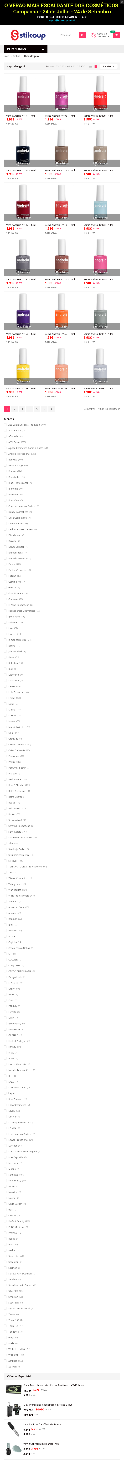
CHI (10, 953)
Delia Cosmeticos (17, 517)
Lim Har (12, 1116)
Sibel (10, 843)
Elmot (11, 994)
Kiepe (11, 657)
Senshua (12, 1279)
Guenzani (13, 599)
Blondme (13, 488)
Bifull (11, 924)
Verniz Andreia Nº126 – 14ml (60, 279)
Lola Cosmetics (16, 692)
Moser (11, 721)
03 (57, 66)
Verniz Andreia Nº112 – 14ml (21, 170)
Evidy (11, 1017)
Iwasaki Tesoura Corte (20, 1070)
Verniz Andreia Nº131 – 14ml (98, 388)
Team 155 (13, 1320)
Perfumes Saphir (17, 767)
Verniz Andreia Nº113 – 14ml (60, 170)
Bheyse (12, 471)
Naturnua (13, 1174)
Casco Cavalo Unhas (19, 948)
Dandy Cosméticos (18, 511)
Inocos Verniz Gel (17, 1064)
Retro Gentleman (17, 791)
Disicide (12, 541)
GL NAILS (13, 1035)
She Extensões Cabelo (20, 837)
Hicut (11, 1052)
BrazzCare (13, 500)
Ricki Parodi (14, 808)
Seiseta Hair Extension (20, 1273)
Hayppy (12, 1046)
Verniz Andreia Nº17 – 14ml (20, 115)
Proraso (12, 1232)
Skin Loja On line (17, 849)
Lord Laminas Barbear (20, 1134)
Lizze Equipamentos (18, 1122)
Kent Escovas (15, 1099)
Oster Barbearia (16, 750)
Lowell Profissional (18, 1139)
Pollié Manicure (16, 1227)
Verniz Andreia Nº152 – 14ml (21, 333)
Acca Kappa (14, 430)
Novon (12, 1198)
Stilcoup (12, 860)
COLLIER (13, 959)
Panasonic (13, 756)
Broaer (12, 936)
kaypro (12, 1093)
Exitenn (12, 575)
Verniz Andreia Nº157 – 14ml (98, 333)
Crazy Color (14, 965)
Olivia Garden (15, 1203)
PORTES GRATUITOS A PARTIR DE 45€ (62, 17)
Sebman (12, 1267)
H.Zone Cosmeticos (18, 604)
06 (63, 66)
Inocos (12, 634)
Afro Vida (13, 436)
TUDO (82, 66)
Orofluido (13, 738)
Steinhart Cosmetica (19, 854)
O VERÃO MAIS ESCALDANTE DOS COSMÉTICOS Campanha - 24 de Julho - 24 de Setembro (62, 8)
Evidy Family (14, 1023)
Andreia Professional (19, 453)
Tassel (11, 1314)
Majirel (12, 709)
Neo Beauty (14, 1180)
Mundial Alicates (16, 727)
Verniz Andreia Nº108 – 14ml (60, 115)
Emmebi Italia (15, 552)
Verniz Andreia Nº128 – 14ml (60, 388)
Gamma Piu (14, 581)
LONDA (12, 1128)
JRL (10, 1075)
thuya (11, 1337)
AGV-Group (14, 442)
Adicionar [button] (26, 108)
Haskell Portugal (16, 1041)
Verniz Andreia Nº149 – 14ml (98, 279)
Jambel (12, 645)
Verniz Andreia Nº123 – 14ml (98, 224)
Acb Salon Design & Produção (24, 424)
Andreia (12, 913)
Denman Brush (16, 523)
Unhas (16, 55)
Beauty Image (15, 465)
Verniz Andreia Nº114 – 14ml (98, 170)
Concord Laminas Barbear (22, 506)
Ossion (12, 1215)
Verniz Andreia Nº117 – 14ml (21, 224)
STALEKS (13, 1291)
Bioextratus (14, 477)
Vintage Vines (15, 884)
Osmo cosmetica (17, 744)
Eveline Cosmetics (17, 570)
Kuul (10, 668)
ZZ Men (12, 1366)
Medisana (13, 1163)
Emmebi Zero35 (16, 558)
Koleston (13, 663)
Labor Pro (13, 674)
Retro (11, 1244)
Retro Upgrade (16, 796)
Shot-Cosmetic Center (19, 1285)
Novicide (12, 1192)
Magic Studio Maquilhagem (22, 1151)
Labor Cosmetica (17, 1104)
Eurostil (12, 1011)
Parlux (11, 761)
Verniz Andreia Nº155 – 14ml (60, 333)
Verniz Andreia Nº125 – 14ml (21, 279)
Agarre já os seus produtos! (62, 20)
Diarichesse (14, 535)
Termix (12, 872)
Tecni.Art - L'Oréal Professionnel (25, 866)
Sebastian (13, 1261)
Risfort (11, 814)
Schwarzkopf (15, 820)
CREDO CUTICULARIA (19, 971)
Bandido (12, 918)
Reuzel (11, 802)
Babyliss (12, 459)
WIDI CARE (14, 1354)
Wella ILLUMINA (17, 1349)
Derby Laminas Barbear (20, 529)
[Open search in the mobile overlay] (71, 35)
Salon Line (13, 1256)
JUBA (11, 1081)
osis (10, 1209)
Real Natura (14, 779)
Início (6, 55)
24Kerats (13, 901)
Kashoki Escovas (17, 1087)
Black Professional (18, 482)
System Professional (19, 1308)
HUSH (11, 1058)
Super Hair (13, 1302)
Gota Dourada (15, 593)
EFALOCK (13, 982)
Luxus (11, 703)
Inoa (10, 628)
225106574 (103, 36)
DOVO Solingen (16, 546)
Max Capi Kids (15, 1157)
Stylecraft (13, 1296)
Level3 (11, 1110)
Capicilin (12, 942)
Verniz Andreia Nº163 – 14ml (21, 388)
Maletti (12, 715)
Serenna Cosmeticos (19, 825)
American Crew (16, 907)
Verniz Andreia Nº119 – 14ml (60, 224)
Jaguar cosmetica (17, 639)
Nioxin (11, 1186)
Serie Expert (14, 831)
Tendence (13, 1331)
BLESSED (13, 930)
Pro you (12, 773)
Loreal (11, 697)
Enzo (11, 1000)
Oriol (10, 732)
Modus (12, 1168)
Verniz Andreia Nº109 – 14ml (98, 115)
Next (51, 409)
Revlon (12, 1250)
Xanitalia (12, 1360)
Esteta (11, 564)
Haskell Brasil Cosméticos (21, 610)
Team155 (13, 1325)
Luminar (12, 1145)
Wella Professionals (18, 895)
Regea (11, 1238)
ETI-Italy (12, 1006)
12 (74, 66)
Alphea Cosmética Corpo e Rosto (25, 447)
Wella (11, 1343)
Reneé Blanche (16, 785)
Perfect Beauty (16, 1221)
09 (68, 66)
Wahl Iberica (14, 889)
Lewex (11, 686)
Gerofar (12, 587)
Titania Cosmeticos (18, 878)
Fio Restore (14, 1029)
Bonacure (13, 494)
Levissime (13, 680)
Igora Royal (14, 616)
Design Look (15, 977)
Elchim (11, 988)
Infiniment (13, 622)
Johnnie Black (15, 651)
